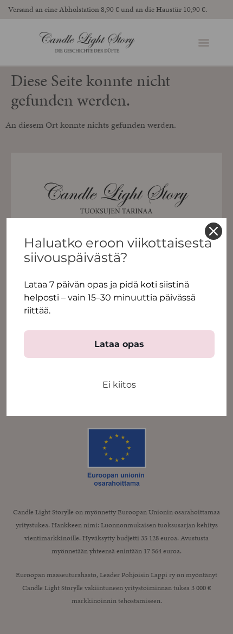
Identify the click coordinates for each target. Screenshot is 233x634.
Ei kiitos (119, 385)
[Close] (213, 231)
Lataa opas (119, 344)
